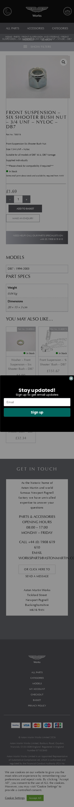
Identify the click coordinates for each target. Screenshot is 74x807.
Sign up (37, 412)
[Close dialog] (71, 378)
